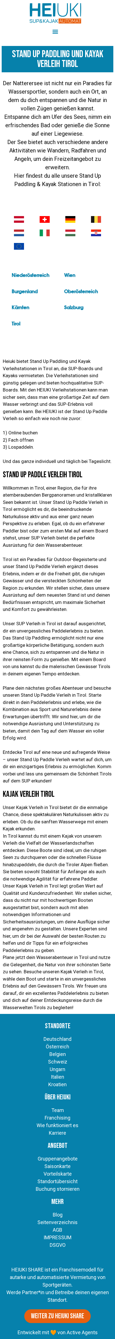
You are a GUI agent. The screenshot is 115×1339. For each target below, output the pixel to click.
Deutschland (57, 1039)
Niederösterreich (30, 275)
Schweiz (57, 1062)
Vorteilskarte (58, 1174)
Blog (58, 1215)
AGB (57, 1230)
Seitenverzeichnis (57, 1222)
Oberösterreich (81, 291)
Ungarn (57, 1069)
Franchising (57, 1118)
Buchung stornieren (58, 1189)
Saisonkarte (57, 1166)
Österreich (57, 1047)
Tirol (16, 324)
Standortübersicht (57, 1181)
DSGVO (58, 1245)
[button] (55, 31)
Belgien (57, 1054)
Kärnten (20, 307)
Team (57, 1110)
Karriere (57, 1133)
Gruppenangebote (58, 1159)
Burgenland (25, 291)
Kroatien (57, 1084)
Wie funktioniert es (57, 1125)
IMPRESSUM (57, 1237)
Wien (69, 275)
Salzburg (73, 307)
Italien (57, 1077)
